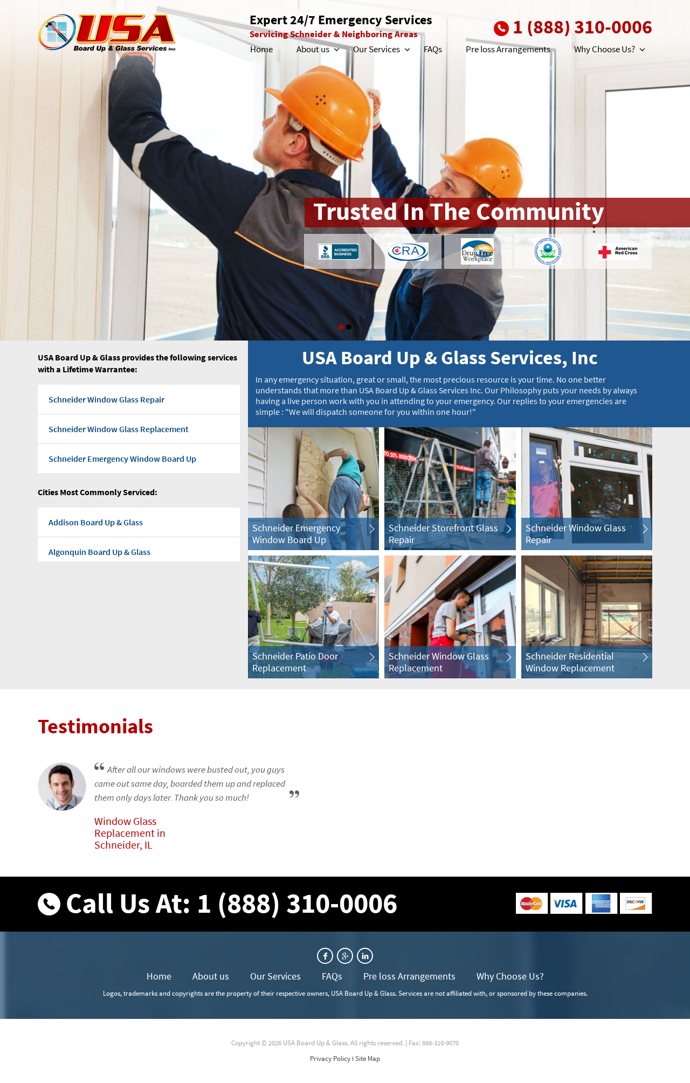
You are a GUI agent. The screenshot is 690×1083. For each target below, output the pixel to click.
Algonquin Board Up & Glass (99, 551)
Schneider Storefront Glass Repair (443, 534)
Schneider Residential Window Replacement (570, 662)
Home (261, 49)
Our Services (376, 49)
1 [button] (341, 327)
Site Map (367, 1058)
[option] (345, 170)
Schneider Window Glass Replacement (119, 429)
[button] (335, 49)
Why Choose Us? (604, 49)
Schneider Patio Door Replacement (295, 662)
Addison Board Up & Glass (96, 522)
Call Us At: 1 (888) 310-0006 (231, 902)
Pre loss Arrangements (508, 49)
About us (312, 49)
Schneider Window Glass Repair (106, 399)
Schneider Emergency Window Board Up (122, 458)
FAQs (433, 49)
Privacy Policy (330, 1058)
